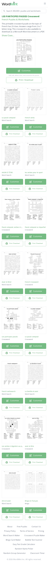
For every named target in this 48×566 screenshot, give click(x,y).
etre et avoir (6, 501)
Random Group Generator (14, 553)
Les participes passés (10, 337)
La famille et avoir (31, 391)
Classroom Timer (37, 553)
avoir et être (29, 446)
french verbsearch (9, 391)
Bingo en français (31, 501)
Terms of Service (27, 531)
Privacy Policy (10, 531)
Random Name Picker (24, 549)
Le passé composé (8, 118)
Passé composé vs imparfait (35, 227)
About (9, 526)
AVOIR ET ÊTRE (7, 172)
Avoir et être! (6, 282)
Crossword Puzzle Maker (34, 535)
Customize (25, 70)
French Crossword (31, 282)
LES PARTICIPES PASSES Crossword (20, 16)
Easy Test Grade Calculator (24, 544)
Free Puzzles (22, 526)
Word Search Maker (11, 535)
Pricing (41, 531)
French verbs (30, 118)
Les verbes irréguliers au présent (14, 446)
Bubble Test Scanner (33, 540)
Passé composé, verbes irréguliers (14, 227)
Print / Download (25, 80)
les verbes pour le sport (34, 172)
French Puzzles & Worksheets (15, 19)
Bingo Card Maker (13, 540)
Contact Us (36, 526)
